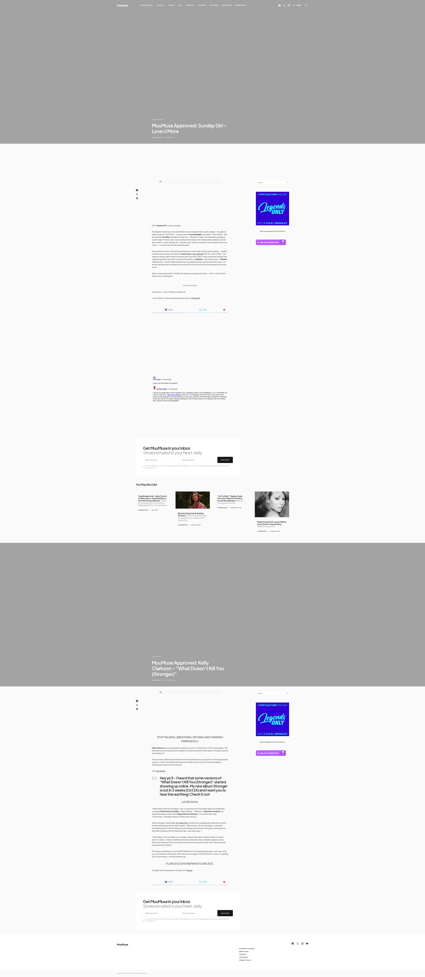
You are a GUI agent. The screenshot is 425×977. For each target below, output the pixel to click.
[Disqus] (190, 343)
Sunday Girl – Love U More (162, 292)
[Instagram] (289, 5)
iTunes (189, 870)
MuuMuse (122, 5)
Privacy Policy (245, 960)
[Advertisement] (212, 160)
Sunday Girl (181, 292)
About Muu (243, 951)
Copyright (243, 957)
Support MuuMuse (247, 949)
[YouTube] (307, 943)
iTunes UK (195, 298)
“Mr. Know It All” (181, 823)
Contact (242, 954)
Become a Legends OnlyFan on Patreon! (272, 231)
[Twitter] (284, 5)
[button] (297, 5)
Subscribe (225, 460)
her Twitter (160, 771)
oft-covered (198, 254)
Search (287, 182)
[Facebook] (279, 5)
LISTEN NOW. (190, 802)
